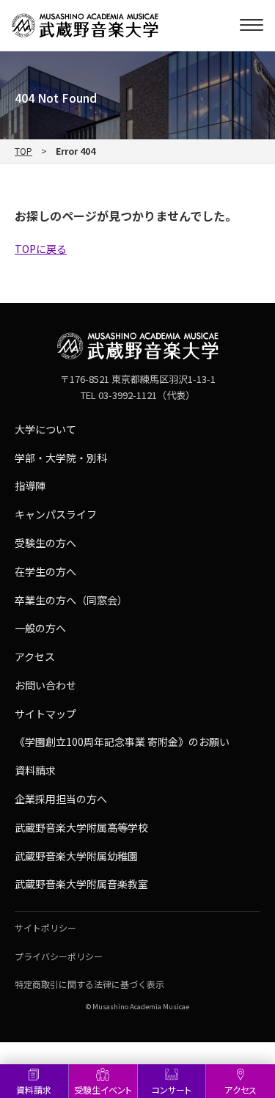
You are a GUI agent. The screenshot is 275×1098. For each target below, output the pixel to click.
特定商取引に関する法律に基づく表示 (89, 984)
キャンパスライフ (56, 514)
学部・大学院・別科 (61, 457)
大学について (45, 429)
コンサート (171, 1089)
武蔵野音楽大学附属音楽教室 (81, 883)
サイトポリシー (45, 927)
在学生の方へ (45, 571)
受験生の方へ (45, 542)
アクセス (240, 1089)
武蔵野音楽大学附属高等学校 (81, 827)
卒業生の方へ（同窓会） (71, 600)
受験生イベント (103, 1089)
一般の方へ (40, 628)
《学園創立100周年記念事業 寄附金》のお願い (122, 741)
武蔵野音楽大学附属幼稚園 (76, 856)
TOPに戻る (41, 248)
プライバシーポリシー (59, 956)
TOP (23, 151)
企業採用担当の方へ (61, 798)
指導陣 (30, 485)
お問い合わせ (45, 685)
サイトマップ (45, 713)
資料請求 (33, 1089)
